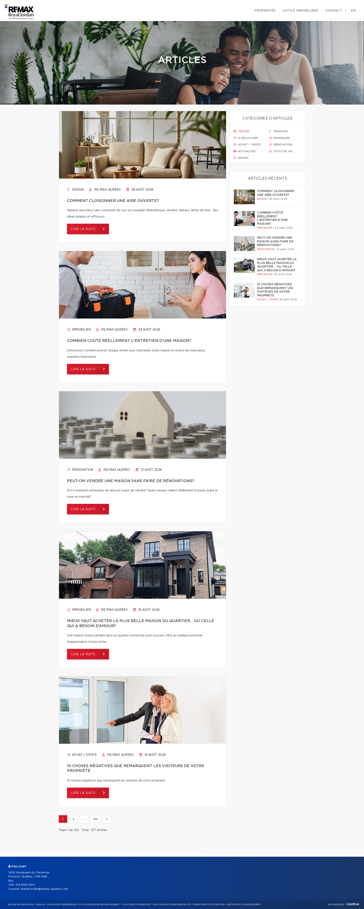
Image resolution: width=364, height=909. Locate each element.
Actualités (246, 151)
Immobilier (81, 329)
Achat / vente (84, 754)
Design (77, 189)
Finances (280, 131)
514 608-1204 (25, 884)
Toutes (243, 131)
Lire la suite (84, 229)
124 (95, 819)
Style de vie (282, 151)
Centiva (352, 904)
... (84, 819)
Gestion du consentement (244, 905)
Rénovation (82, 469)
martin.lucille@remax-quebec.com (44, 889)
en (353, 10)
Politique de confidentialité (172, 905)
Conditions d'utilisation (209, 905)
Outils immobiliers (300, 10)
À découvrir (247, 138)
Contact (333, 10)
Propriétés (265, 10)
